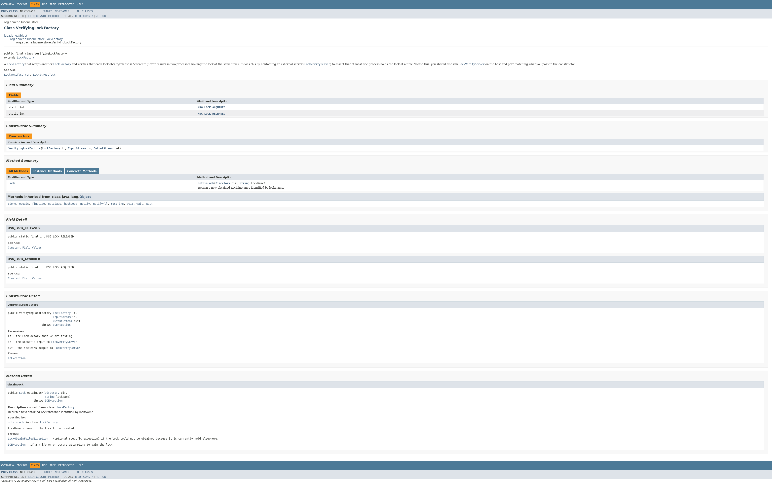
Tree (53, 4)
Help (80, 4)
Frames (47, 11)
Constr (41, 16)
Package (22, 4)
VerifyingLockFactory (24, 148)
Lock (11, 183)
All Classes (85, 11)
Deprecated (66, 4)
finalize (38, 203)
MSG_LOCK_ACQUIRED (211, 107)
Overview (7, 4)
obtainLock (206, 183)
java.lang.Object (15, 35)
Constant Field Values (25, 247)
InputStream (77, 148)
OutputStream (103, 148)
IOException (62, 324)
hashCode (70, 203)
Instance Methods (47, 171)
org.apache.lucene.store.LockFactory (36, 39)
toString (117, 203)
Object (85, 197)
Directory (223, 183)
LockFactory (26, 57)
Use (44, 4)
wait (130, 203)
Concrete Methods (81, 171)
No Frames (62, 11)
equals (24, 203)
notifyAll (100, 203)
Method (53, 16)
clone (12, 203)
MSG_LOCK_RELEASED (211, 113)
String (244, 183)
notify (85, 203)
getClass (54, 203)
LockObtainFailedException (28, 438)
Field (30, 16)
